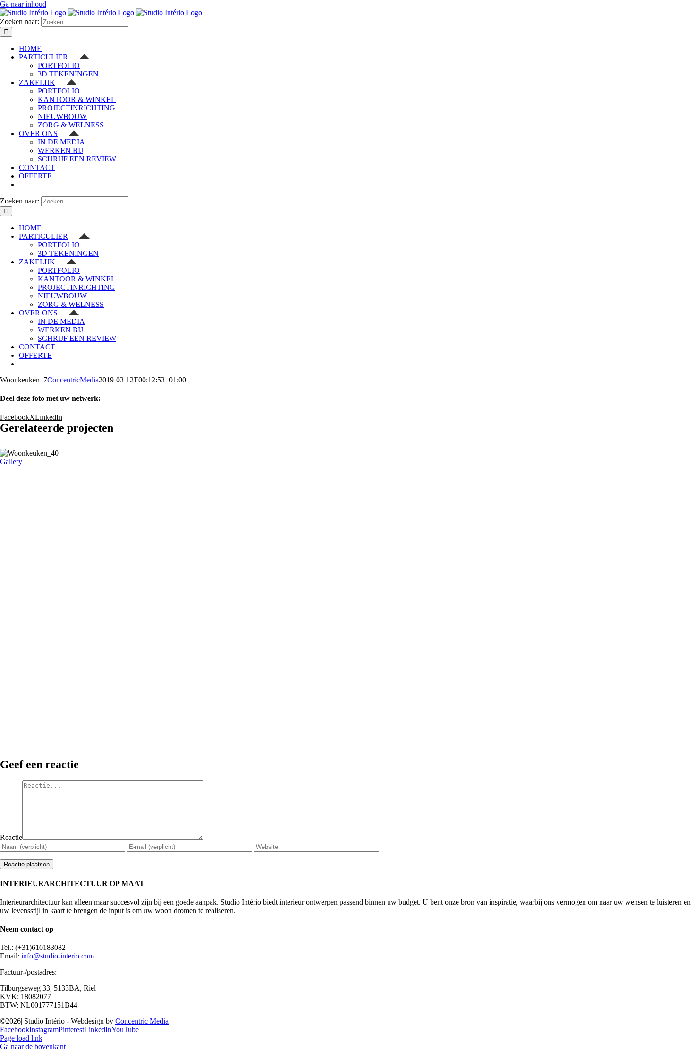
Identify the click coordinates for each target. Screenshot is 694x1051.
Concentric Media (142, 1021)
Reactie (11, 837)
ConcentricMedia (73, 380)
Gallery (11, 462)
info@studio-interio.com (57, 956)
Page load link (21, 1038)
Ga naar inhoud (23, 4)
